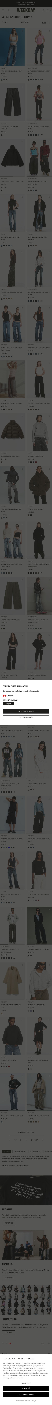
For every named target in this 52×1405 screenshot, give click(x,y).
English (8, 704)
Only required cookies (26, 1394)
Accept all (26, 1388)
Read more (26, 1383)
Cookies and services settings (26, 1401)
